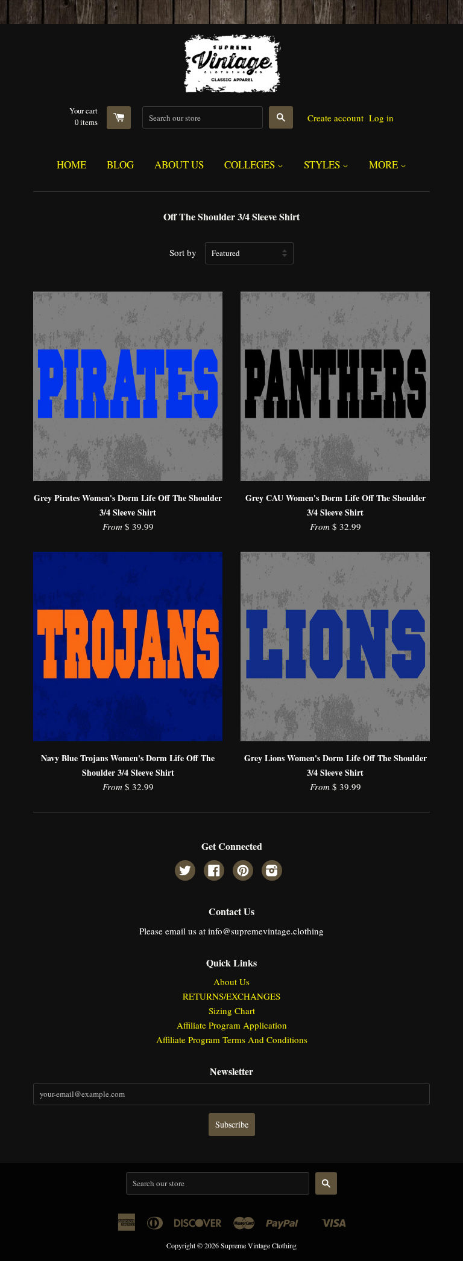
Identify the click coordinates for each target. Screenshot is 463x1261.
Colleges (250, 164)
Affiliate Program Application (232, 1025)
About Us (179, 164)
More (384, 164)
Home (71, 164)
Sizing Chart (232, 1010)
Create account (335, 118)
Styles (323, 164)
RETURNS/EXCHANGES (231, 996)
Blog (120, 164)
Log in (381, 118)
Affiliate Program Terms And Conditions (231, 1039)
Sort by (183, 252)
